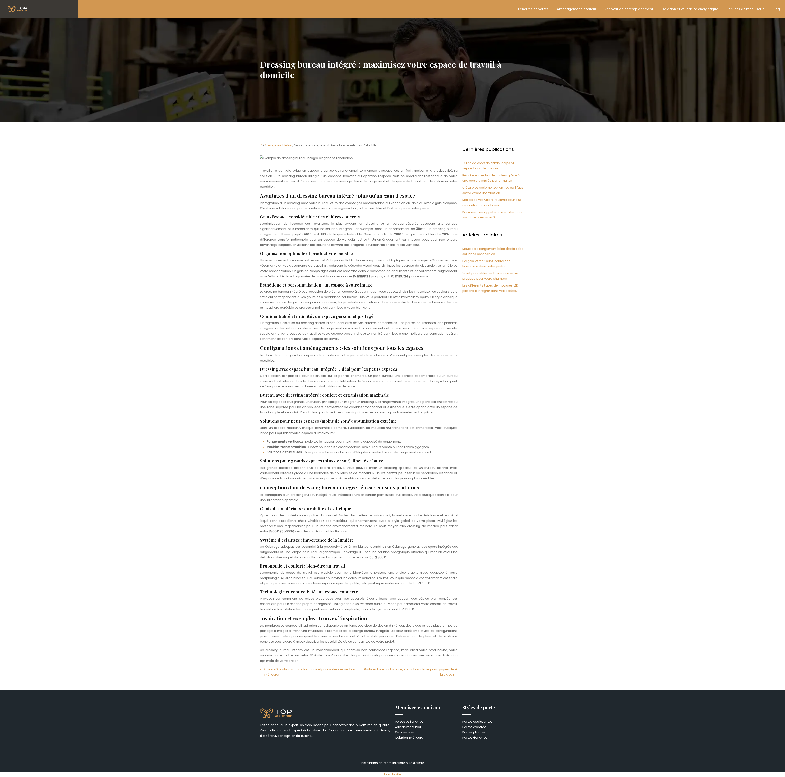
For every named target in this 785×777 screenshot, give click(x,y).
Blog (776, 9)
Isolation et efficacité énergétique (690, 9)
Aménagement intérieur (576, 9)
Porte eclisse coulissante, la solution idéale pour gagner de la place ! (409, 672)
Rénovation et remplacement (628, 9)
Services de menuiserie (745, 9)
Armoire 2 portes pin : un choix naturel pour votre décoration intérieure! (309, 672)
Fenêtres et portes (533, 9)
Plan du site (392, 774)
